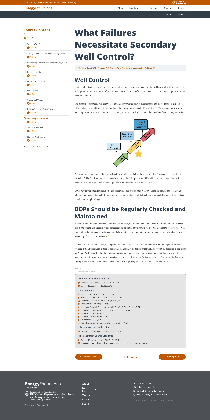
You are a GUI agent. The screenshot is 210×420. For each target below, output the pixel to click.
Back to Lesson (130, 357)
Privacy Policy (29, 405)
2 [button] (108, 235)
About (121, 8)
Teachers (154, 8)
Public (181, 8)
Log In (168, 14)
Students (168, 8)
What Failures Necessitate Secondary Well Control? (136, 68)
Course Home (28, 34)
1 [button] (152, 182)
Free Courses (135, 8)
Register (180, 14)
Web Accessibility (43, 405)
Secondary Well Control (107, 68)
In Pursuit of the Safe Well (40, 146)
